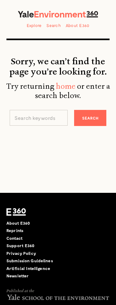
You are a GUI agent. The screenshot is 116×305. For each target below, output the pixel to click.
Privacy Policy (21, 253)
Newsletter (17, 275)
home (65, 86)
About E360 (78, 25)
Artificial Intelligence (28, 268)
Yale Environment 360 (58, 14)
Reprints (15, 230)
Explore (34, 25)
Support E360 (20, 245)
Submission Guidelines (29, 260)
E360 (16, 212)
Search (53, 25)
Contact (14, 238)
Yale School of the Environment (58, 297)
